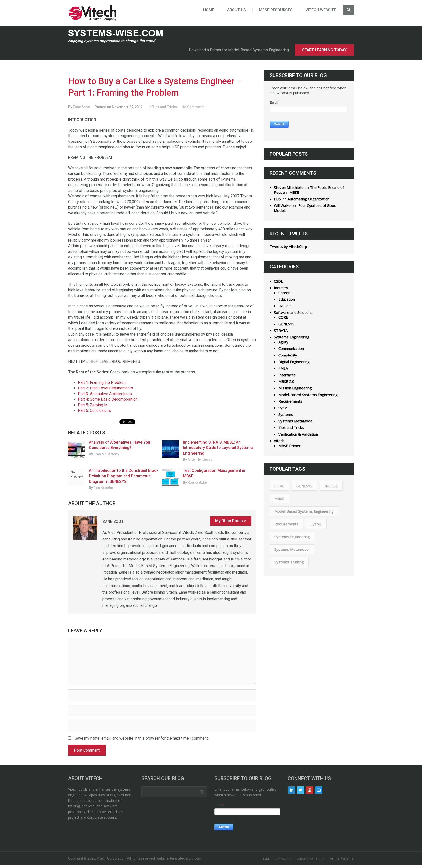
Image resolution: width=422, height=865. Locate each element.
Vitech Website (321, 10)
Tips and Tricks (164, 107)
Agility (283, 341)
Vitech (279, 440)
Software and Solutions (293, 312)
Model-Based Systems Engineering (308, 394)
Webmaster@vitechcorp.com (178, 858)
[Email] (318, 790)
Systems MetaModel (295, 420)
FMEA (283, 368)
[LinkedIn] (291, 790)
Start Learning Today (324, 50)
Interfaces (287, 374)
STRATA (281, 330)
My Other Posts (229, 521)
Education (286, 299)
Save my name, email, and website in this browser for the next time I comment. (142, 738)
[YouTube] (309, 790)
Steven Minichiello (289, 187)
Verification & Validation (298, 434)
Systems (285, 414)
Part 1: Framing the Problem (102, 382)
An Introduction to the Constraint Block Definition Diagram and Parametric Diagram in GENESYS (123, 476)
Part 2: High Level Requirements (105, 388)
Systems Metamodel (291, 549)
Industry (281, 287)
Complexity (287, 355)
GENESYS (286, 323)
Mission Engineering (295, 388)
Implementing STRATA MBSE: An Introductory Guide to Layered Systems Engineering (218, 448)
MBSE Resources (276, 10)
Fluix (277, 198)
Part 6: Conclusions (94, 410)
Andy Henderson (201, 459)
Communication (291, 348)
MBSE (279, 498)
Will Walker (283, 205)
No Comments (193, 107)
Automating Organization (308, 198)
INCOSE (285, 305)
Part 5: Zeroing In (92, 405)
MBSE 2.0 (286, 381)
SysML (283, 407)
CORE (283, 317)
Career (284, 292)
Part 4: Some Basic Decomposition (107, 399)
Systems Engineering (291, 337)
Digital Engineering (294, 361)
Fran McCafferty (106, 454)
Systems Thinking (289, 562)
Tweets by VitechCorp (288, 246)
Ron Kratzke (103, 488)
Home (208, 10)
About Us (236, 10)
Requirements (290, 401)
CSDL (278, 281)
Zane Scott (81, 107)
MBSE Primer (289, 445)
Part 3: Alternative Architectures (105, 393)
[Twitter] (300, 790)
